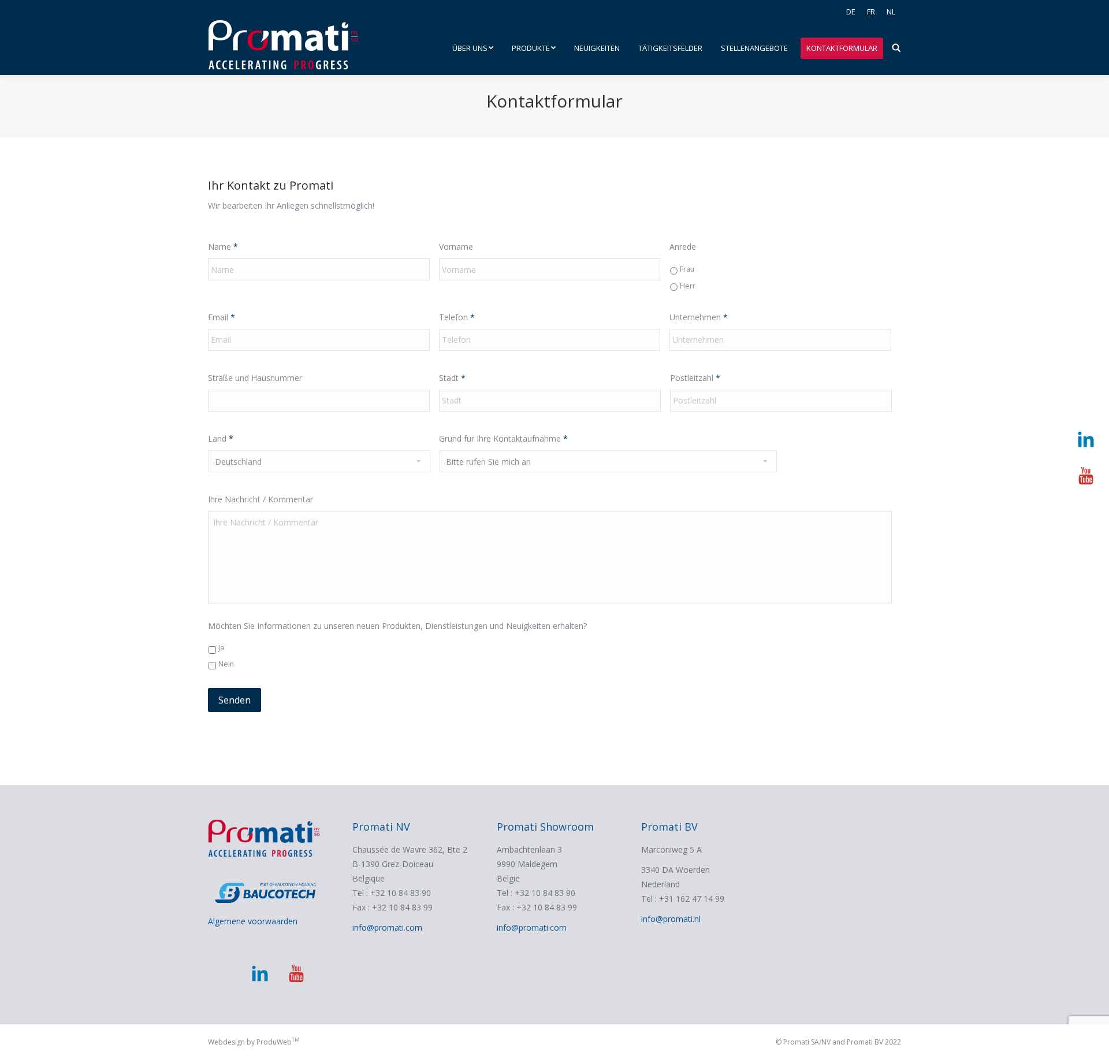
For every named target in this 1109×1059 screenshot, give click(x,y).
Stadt (452, 377)
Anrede (682, 246)
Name (223, 246)
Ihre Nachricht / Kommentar (260, 499)
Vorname (456, 246)
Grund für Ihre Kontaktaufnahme (503, 438)
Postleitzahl (695, 377)
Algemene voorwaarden (252, 921)
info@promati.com (387, 927)
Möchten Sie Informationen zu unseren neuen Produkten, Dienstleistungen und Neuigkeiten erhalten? (397, 625)
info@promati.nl (671, 918)
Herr (687, 286)
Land (220, 438)
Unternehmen (698, 317)
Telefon (457, 317)
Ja (221, 648)
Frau (687, 269)
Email (221, 317)
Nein (226, 664)
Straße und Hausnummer (255, 377)
